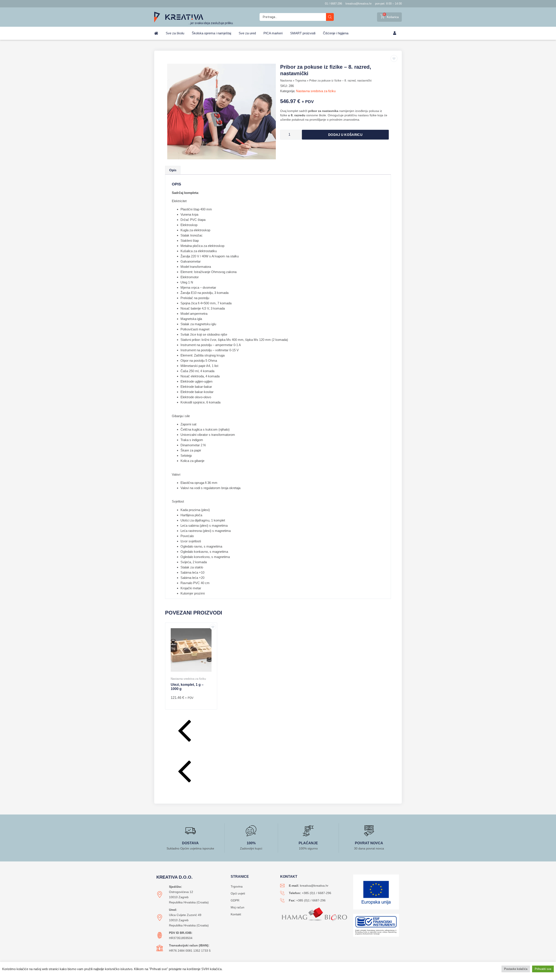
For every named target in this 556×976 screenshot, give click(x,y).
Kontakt (236, 914)
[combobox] (293, 17)
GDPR (235, 900)
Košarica (393, 17)
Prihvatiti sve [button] (543, 969)
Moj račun (237, 907)
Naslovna (286, 80)
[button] (278, 731)
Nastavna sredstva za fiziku (316, 91)
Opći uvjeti (238, 893)
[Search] (330, 17)
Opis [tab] (172, 170)
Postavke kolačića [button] (515, 969)
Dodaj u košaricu (345, 135)
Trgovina (300, 80)
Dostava (190, 843)
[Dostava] (190, 830)
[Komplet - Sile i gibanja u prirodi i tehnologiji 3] (221, 111)
